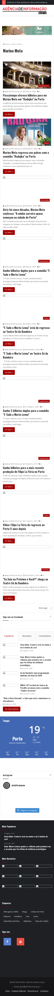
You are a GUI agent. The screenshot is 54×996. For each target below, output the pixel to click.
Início (8, 991)
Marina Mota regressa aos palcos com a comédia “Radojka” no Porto (26, 154)
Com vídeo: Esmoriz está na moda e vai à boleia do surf (35, 646)
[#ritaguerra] (27, 800)
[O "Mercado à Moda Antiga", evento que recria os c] (27, 806)
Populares (9, 635)
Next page (43, 608)
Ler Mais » (9, 114)
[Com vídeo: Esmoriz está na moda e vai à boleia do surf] (10, 648)
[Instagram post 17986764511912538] (27, 797)
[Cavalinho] (27, 26)
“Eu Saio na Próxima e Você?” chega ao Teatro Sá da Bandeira (25, 581)
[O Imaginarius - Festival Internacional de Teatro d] (27, 792)
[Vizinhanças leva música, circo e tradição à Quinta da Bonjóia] (27, 889)
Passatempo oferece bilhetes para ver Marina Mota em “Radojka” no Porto (25, 97)
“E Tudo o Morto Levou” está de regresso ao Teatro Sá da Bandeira (26, 330)
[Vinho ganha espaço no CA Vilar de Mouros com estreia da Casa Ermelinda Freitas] (10, 889)
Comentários (45, 635)
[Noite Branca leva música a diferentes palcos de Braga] (10, 879)
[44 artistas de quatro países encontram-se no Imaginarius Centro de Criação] (27, 879)
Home (7, 44)
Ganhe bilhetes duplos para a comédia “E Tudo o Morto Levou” (26, 272)
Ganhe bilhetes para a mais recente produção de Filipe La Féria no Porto (24, 470)
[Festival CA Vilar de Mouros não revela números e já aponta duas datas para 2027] (44, 869)
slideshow (27, 921)
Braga (24, 912)
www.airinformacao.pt (13, 91)
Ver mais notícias (11, 709)
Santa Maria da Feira (12, 921)
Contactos (44, 991)
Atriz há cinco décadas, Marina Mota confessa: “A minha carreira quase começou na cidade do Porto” (24, 213)
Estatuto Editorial (19, 991)
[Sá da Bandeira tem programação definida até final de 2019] (10, 677)
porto (36, 916)
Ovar (28, 916)
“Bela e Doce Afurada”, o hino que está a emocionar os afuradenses (27, 699)
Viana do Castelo (41, 921)
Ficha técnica (33, 991)
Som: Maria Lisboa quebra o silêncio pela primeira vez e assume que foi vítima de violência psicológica (35, 661)
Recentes (26, 635)
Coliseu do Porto (37, 912)
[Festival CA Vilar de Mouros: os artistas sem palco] (44, 879)
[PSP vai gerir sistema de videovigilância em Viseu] (27, 869)
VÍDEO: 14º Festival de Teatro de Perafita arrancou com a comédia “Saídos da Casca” (34, 688)
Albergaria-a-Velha (11, 912)
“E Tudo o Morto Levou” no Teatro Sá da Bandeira (25, 355)
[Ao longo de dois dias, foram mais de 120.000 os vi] (27, 803)
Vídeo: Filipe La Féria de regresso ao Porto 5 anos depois (24, 527)
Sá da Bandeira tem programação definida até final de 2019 (34, 674)
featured (7, 916)
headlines (18, 916)
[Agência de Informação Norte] (25, 10)
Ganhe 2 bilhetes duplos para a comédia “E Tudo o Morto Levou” (26, 413)
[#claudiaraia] (27, 795)
